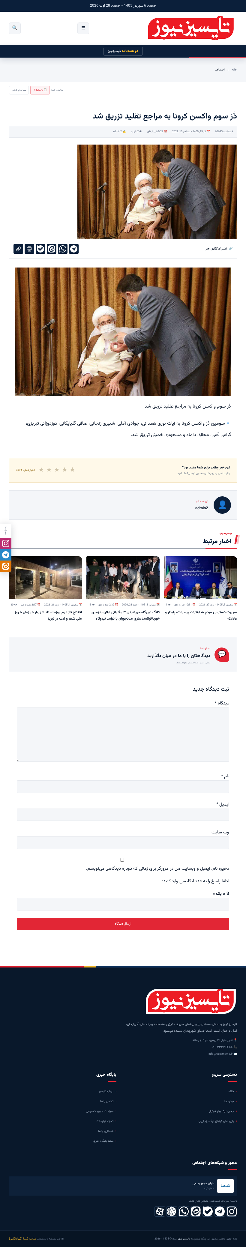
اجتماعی (220, 69)
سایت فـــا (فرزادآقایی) (22, 1239)
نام (225, 776)
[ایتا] (5, 566)
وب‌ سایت (220, 832)
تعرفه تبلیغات (105, 1121)
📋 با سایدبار (40, 90)
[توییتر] (171, 1211)
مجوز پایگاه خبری (103, 1141)
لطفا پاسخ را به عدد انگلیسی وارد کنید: (195, 881)
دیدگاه (222, 703)
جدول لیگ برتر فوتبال (221, 1111)
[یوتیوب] (207, 1211)
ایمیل (222, 804)
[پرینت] (29, 249)
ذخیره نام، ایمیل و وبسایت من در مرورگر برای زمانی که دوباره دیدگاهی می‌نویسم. (157, 868)
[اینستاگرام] (231, 1211)
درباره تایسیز (106, 1091)
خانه (234, 69)
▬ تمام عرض (19, 90)
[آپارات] (159, 1211)
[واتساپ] (183, 1211)
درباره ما (229, 1101)
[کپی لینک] (18, 249)
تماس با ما (106, 1101)
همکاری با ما (105, 1131)
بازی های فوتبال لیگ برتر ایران (216, 1121)
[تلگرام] (219, 1211)
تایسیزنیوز (123, 51)
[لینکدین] (195, 1211)
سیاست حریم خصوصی (99, 1111)
